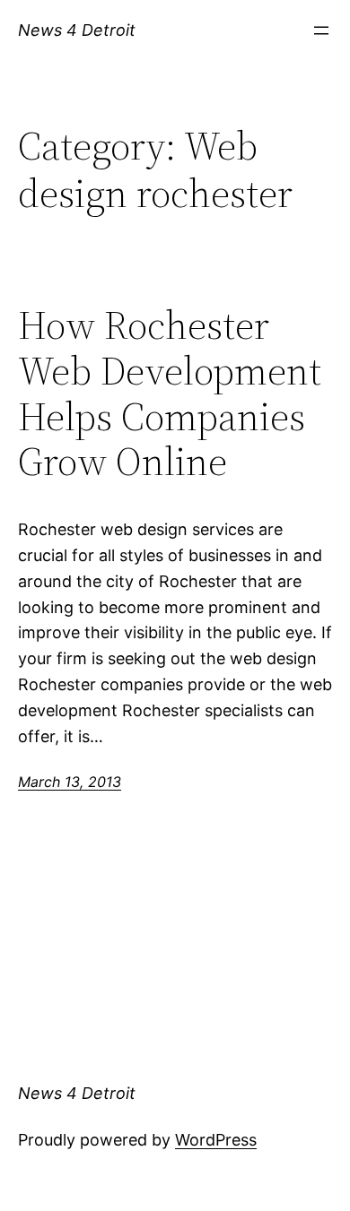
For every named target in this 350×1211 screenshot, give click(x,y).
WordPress (216, 1139)
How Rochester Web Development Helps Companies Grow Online (169, 393)
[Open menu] (321, 30)
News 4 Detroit (77, 30)
